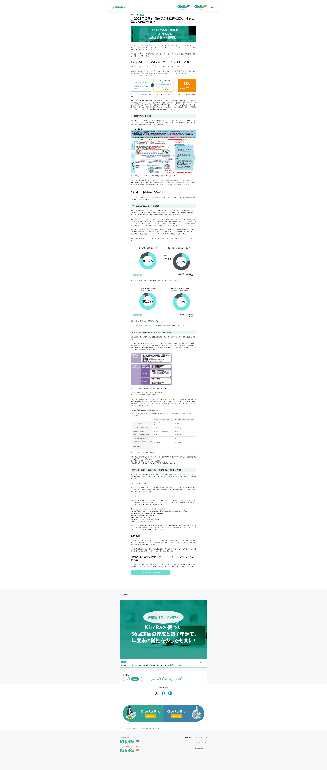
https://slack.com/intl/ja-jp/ (143, 517)
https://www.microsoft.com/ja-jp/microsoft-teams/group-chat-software (165, 511)
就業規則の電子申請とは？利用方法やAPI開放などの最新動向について (153, 463)
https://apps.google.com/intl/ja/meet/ (152, 513)
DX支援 (135, 679)
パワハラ (145, 679)
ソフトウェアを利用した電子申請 (145, 452)
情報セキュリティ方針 (201, 742)
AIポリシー (198, 745)
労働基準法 (167, 679)
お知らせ (213, 7)
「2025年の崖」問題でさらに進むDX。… (151, 729)
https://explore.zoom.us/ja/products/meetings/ (150, 509)
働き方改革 (155, 679)
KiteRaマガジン (133, 729)
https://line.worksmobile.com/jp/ (150, 519)
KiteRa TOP (123, 729)
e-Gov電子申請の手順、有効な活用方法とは (145, 395)
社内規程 (178, 679)
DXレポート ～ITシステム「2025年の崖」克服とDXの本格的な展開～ (156, 176)
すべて (126, 679)
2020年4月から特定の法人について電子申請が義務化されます (154, 388)
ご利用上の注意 (199, 748)
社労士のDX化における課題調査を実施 (147, 321)
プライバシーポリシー (201, 737)
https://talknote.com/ (144, 521)
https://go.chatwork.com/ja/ (147, 515)
